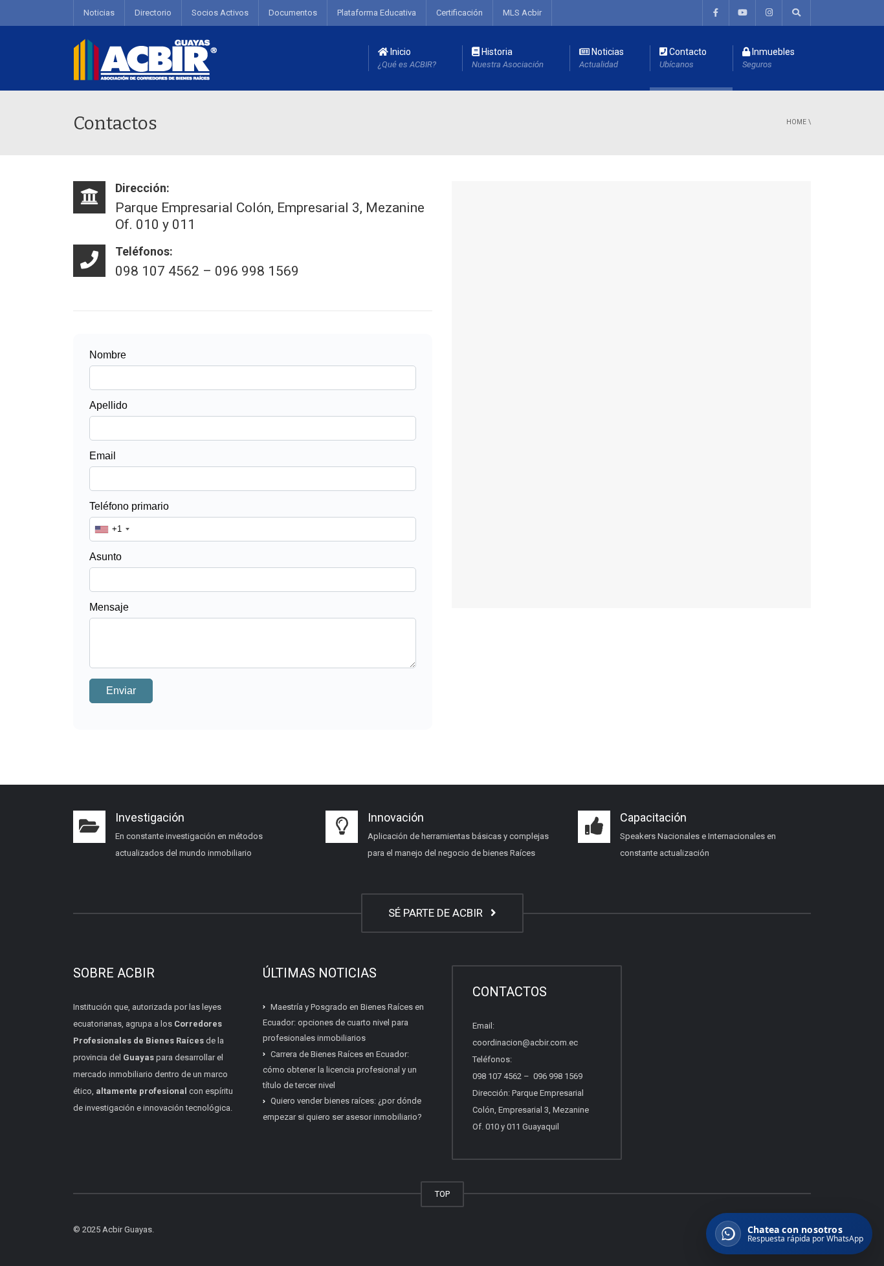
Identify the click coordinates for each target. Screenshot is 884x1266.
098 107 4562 (497, 1076)
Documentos (293, 12)
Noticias (99, 12)
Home (796, 122)
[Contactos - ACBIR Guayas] (145, 58)
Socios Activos (220, 12)
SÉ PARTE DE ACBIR (438, 912)
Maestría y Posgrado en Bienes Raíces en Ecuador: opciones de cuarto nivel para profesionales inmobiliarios (343, 1022)
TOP (442, 1194)
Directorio (153, 12)
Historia (508, 58)
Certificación (459, 12)
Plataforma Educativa (376, 12)
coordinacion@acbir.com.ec (525, 1042)
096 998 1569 (556, 1076)
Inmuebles (768, 58)
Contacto (683, 58)
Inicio (407, 58)
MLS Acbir (522, 12)
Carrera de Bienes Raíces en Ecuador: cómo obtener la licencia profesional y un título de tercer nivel (340, 1069)
